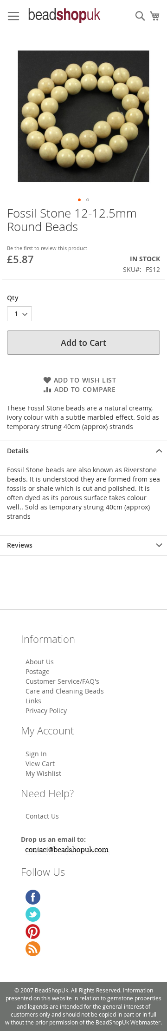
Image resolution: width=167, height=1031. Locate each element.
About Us (40, 661)
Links (33, 700)
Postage (38, 671)
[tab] (83, 451)
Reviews (19, 545)
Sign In (36, 753)
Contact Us (42, 816)
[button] (79, 200)
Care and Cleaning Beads (65, 691)
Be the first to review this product (47, 248)
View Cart (40, 763)
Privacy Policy (46, 710)
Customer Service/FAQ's (62, 681)
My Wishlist (43, 773)
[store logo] (64, 15)
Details (18, 450)
